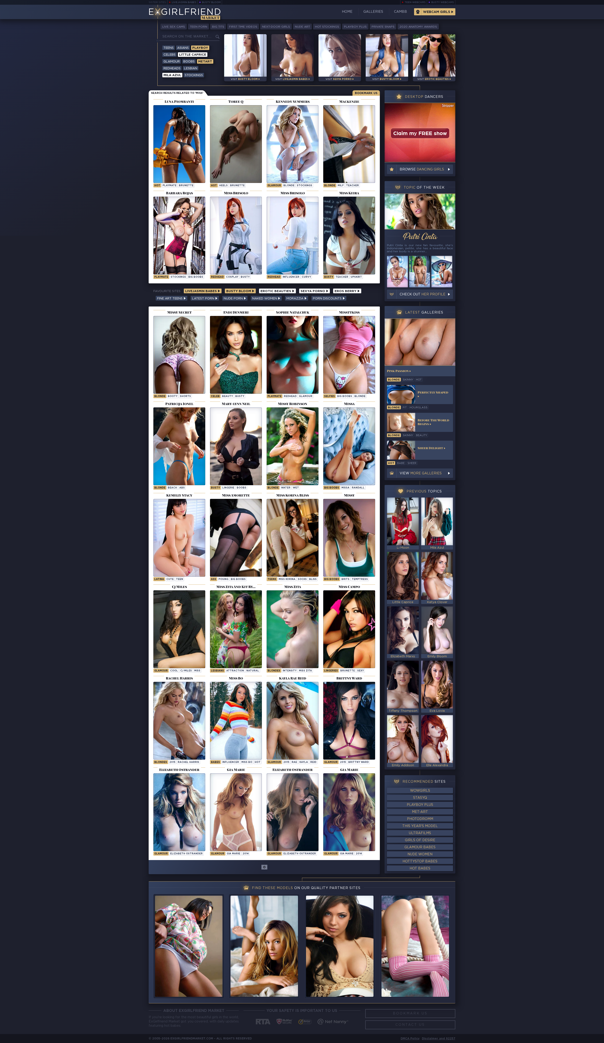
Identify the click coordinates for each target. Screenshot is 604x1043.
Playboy (200, 48)
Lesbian (190, 68)
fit (405, 407)
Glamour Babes (420, 847)
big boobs (195, 277)
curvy (306, 277)
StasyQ (420, 797)
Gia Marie (233, 854)
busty (245, 277)
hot (157, 186)
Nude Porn (234, 298)
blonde (288, 186)
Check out (422, 294)
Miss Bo (246, 762)
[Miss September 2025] (179, 144)
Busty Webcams (442, 2)
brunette (186, 186)
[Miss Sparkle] (236, 144)
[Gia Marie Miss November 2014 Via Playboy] (236, 812)
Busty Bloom (211, 2)
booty (172, 396)
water (285, 488)
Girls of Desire (420, 840)
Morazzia (295, 298)
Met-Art (420, 812)
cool (174, 671)
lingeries (331, 671)
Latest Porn (203, 298)
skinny (408, 380)
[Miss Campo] (349, 629)
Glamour (172, 61)
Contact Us (410, 1024)
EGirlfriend (184, 12)
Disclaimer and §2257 (438, 1038)
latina (159, 579)
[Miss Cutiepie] (179, 538)
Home (347, 11)
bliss (313, 579)
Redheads (172, 68)
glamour (274, 186)
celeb (215, 396)
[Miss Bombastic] (236, 446)
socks (302, 579)
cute (170, 579)
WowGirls (420, 790)
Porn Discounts (328, 298)
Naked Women (265, 298)
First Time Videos (243, 26)
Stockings (194, 75)
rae (294, 762)
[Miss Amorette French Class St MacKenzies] (236, 538)
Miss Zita (305, 671)
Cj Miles (186, 671)
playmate (169, 186)
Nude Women (419, 854)
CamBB (400, 11)
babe (401, 463)
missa (345, 488)
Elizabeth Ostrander (186, 854)
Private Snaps (383, 26)
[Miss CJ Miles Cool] (179, 629)
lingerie (228, 488)
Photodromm (420, 819)
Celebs (170, 55)
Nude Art (302, 26)
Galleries (373, 11)
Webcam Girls (436, 12)
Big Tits (218, 26)
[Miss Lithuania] (179, 446)
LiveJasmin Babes (184, 2)
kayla (303, 762)
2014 (246, 854)
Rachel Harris (188, 762)
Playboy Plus (355, 26)
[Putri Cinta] (420, 211)
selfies (329, 396)
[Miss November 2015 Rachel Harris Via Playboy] (179, 721)
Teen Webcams (415, 2)
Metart (205, 61)
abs (182, 488)
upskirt (356, 277)
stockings (304, 186)
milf (341, 186)
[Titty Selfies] (349, 355)
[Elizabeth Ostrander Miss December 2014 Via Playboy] (179, 812)
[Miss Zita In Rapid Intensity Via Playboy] (293, 629)
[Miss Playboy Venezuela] (179, 235)
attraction (235, 671)
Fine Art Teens (170, 298)
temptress (360, 579)
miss (197, 671)
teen (179, 579)
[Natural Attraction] (236, 629)
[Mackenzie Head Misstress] (349, 144)
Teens (169, 48)
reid (313, 762)
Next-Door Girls (276, 26)
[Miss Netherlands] (293, 355)
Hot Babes (420, 868)
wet (296, 488)
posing (223, 579)
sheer (411, 463)
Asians (183, 48)
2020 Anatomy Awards (418, 26)
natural (252, 671)
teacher (352, 186)
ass (213, 579)
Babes (215, 762)
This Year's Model (420, 826)
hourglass (419, 407)
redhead (217, 277)
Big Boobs (331, 488)
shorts (185, 396)
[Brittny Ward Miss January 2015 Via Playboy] (349, 721)
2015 (172, 762)
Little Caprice (192, 55)
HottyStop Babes (420, 861)
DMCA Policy (410, 1038)
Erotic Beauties (276, 291)
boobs (241, 488)
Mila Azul (172, 75)
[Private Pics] (179, 355)
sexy (360, 671)
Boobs (189, 61)
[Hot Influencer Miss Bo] (236, 721)
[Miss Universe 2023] (236, 355)
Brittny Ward (358, 762)
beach (172, 488)
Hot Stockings (327, 26)
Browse (422, 169)
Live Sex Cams (173, 26)
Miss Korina (287, 579)
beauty (227, 396)
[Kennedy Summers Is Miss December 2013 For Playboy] (293, 144)
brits (345, 579)
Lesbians (217, 671)
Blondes (274, 671)
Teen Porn (198, 26)
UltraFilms (420, 833)
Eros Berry (346, 291)
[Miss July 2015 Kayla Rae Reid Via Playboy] (293, 721)
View (421, 473)
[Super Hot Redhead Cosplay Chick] (236, 235)
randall (358, 488)
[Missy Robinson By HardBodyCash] (293, 446)
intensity (290, 671)
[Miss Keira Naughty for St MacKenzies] (349, 235)
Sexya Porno (313, 291)
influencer (291, 277)
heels (223, 186)
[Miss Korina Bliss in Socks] (293, 538)
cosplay (232, 277)
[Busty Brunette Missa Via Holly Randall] (349, 446)
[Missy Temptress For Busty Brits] (349, 538)
